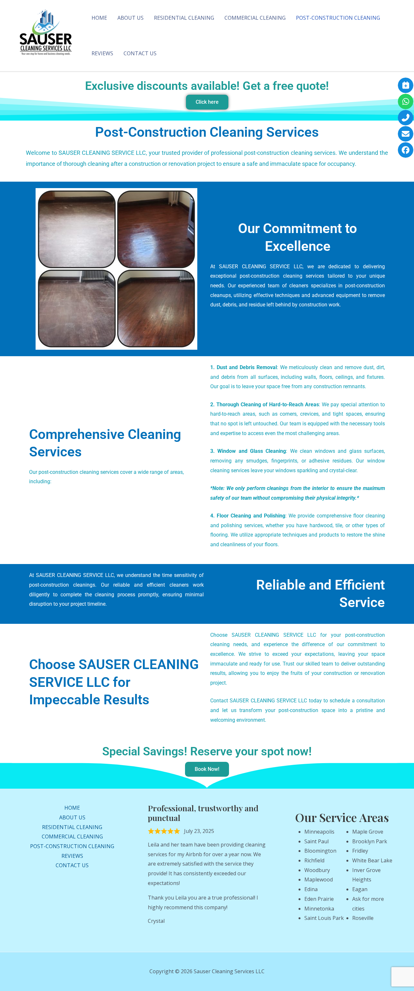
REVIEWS (102, 53)
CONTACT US (140, 53)
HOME (99, 17)
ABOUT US (130, 17)
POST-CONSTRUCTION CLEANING (338, 17)
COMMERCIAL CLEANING (255, 17)
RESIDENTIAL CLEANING (184, 17)
